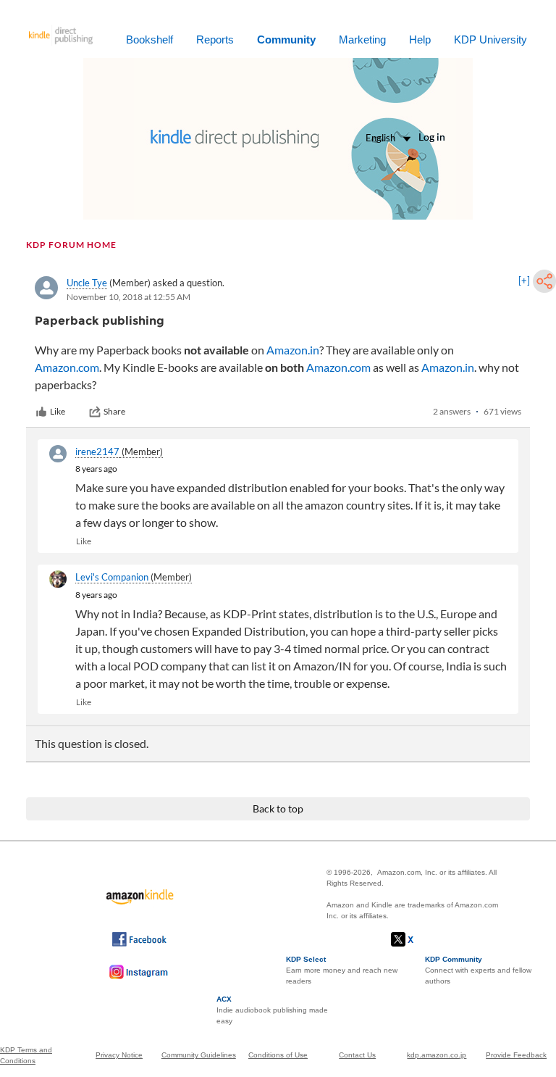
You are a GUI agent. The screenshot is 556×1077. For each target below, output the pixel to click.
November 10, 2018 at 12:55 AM (128, 296)
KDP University (490, 39)
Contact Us (357, 1055)
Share (114, 411)
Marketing (362, 39)
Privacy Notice (119, 1055)
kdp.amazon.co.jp (436, 1055)
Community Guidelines (198, 1055)
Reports (215, 39)
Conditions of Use (278, 1055)
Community (286, 39)
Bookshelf (149, 39)
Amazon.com (67, 367)
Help (420, 39)
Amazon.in (292, 350)
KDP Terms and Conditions (26, 1055)
